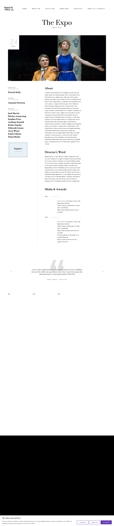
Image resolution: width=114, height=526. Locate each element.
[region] (57, 520)
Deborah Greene (16, 128)
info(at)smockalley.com (68, 457)
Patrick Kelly (14, 92)
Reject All (94, 522)
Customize (82, 522)
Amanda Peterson (16, 102)
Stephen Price (14, 119)
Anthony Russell (16, 122)
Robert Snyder (15, 125)
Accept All (106, 522)
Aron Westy (14, 130)
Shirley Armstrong (17, 116)
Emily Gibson (14, 133)
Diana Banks (14, 136)
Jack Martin (14, 113)
